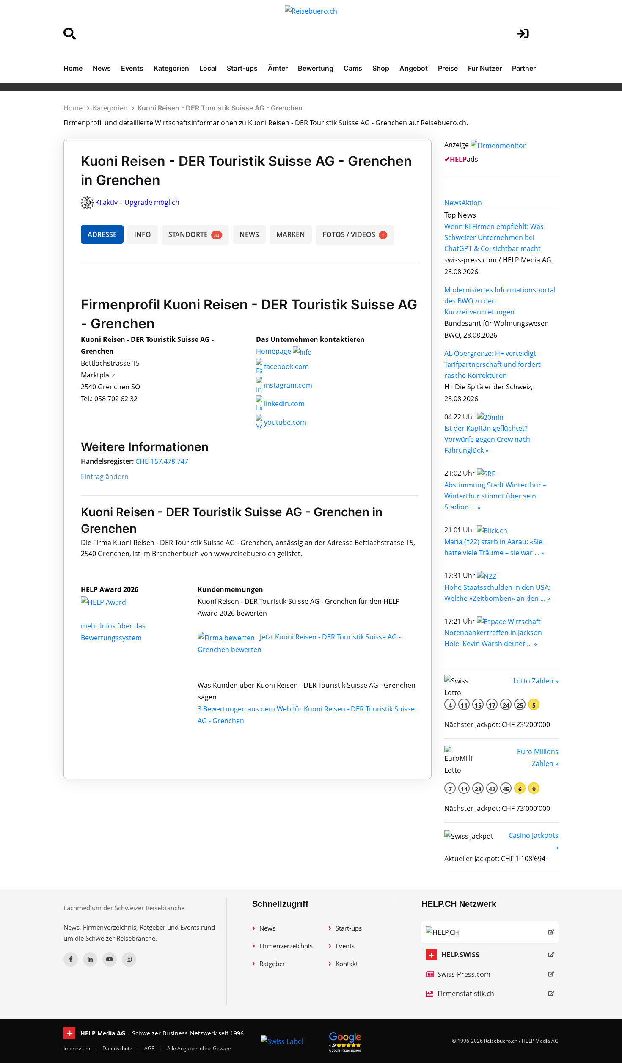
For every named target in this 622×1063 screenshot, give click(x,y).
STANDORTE (193, 234)
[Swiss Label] (282, 1041)
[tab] (453, 202)
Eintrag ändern (105, 476)
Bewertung (315, 68)
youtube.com (284, 422)
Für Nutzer (485, 68)
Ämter (278, 68)
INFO (142, 234)
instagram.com (287, 385)
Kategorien (171, 68)
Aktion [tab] (472, 202)
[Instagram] (129, 959)
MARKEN (290, 234)
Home (73, 68)
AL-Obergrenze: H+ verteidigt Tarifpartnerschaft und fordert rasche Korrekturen (492, 364)
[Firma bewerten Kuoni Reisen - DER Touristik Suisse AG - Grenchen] (227, 637)
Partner (524, 68)
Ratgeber (272, 963)
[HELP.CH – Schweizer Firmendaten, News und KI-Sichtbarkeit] (490, 932)
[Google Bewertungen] (345, 1041)
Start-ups (242, 68)
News (102, 68)
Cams (353, 68)
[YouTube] (109, 959)
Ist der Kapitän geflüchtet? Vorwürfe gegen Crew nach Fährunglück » (487, 439)
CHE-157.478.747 (161, 461)
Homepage (274, 351)
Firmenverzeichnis (286, 946)
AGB (150, 1048)
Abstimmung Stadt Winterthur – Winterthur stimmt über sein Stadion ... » (495, 496)
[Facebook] (70, 959)
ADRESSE (102, 234)
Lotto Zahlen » (536, 681)
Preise (448, 68)
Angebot (413, 68)
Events (132, 68)
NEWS (249, 234)
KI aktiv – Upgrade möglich (137, 202)
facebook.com (285, 366)
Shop (380, 68)
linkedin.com (283, 403)
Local (208, 68)
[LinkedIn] (90, 959)
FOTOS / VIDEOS (353, 234)
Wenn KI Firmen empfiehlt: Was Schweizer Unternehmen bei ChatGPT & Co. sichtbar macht (494, 237)
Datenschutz (117, 1048)
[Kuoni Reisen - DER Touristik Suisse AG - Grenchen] (112, 601)
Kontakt (347, 963)
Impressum (77, 1048)
